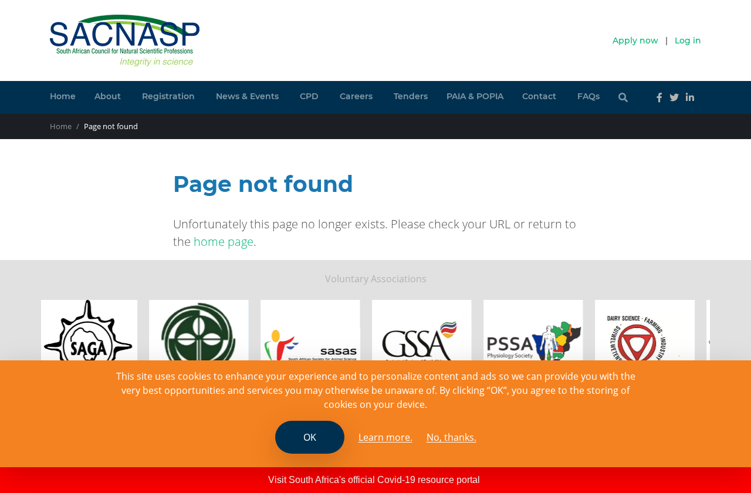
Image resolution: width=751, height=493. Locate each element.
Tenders (411, 96)
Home (63, 96)
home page (223, 241)
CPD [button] (309, 96)
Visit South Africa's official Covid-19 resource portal (374, 480)
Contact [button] (539, 96)
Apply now (635, 40)
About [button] (107, 96)
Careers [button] (356, 96)
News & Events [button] (247, 96)
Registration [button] (168, 96)
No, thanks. (451, 437)
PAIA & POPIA (474, 96)
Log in (688, 40)
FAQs (588, 96)
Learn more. (385, 437)
